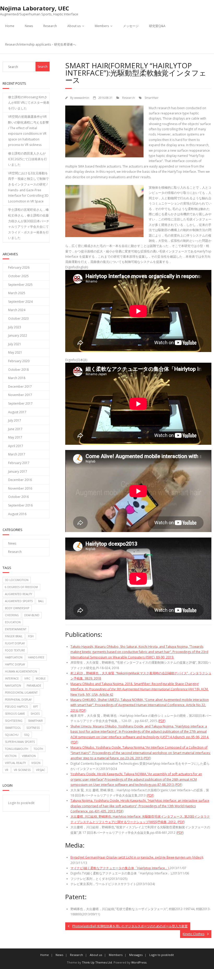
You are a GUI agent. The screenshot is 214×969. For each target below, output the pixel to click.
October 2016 (18, 497)
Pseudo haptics (16, 706)
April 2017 (15, 446)
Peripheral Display (18, 699)
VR (6, 770)
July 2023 (14, 327)
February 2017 (18, 463)
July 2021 (14, 344)
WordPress (138, 962)
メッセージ (131, 26)
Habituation (13, 657)
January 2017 (17, 471)
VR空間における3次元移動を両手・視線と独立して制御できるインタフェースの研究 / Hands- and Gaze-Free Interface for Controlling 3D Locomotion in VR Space (28, 187)
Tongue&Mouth (16, 749)
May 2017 (15, 437)
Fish (31, 636)
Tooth (38, 749)
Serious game (15, 713)
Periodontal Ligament (21, 692)
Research (50, 26)
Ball (41, 601)
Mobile (41, 678)
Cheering (12, 615)
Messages (135, 955)
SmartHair (152, 98)
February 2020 (18, 361)
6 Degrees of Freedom (21, 587)
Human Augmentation (21, 671)
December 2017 (20, 386)
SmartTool (13, 728)
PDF (82, 710)
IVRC (27, 678)
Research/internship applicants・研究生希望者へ (40, 44)
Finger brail (13, 636)
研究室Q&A (157, 26)
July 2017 (14, 420)
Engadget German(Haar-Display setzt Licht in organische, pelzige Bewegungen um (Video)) (136, 857)
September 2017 (20, 403)
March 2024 (16, 310)
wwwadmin (81, 98)
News (29, 26)
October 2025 (18, 276)
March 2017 (16, 454)
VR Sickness (22, 770)
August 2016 (17, 514)
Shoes (35, 713)
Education (13, 622)
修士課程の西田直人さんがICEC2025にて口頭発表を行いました (27, 159)
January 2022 (17, 335)
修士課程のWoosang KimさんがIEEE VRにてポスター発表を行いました (28, 102)
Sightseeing (13, 721)
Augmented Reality (18, 594)
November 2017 (20, 395)
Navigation (13, 685)
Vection (10, 756)
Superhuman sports (20, 742)
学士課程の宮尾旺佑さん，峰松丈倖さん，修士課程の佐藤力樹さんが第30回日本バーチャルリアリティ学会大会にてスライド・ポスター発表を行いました (28, 223)
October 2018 (18, 369)
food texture (15, 650)
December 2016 (20, 480)
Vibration (29, 756)
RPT (35, 706)
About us (74, 26)
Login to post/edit (21, 803)
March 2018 (16, 378)
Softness (33, 728)
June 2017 (15, 429)
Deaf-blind (31, 615)
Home (9, 26)
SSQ (26, 735)
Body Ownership (17, 608)
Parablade (34, 685)
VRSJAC (40, 770)
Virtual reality (15, 763)
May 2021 (15, 352)
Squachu (12, 735)
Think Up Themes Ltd (97, 962)
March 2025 (16, 293)
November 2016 (20, 488)
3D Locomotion (16, 580)
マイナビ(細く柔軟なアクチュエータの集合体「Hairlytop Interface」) (119, 868)
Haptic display (15, 664)
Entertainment (15, 629)
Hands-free (36, 657)
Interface (12, 678)
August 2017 (17, 412)
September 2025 (20, 284)
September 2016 (20, 505)
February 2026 (18, 267)
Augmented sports (19, 601)
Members (102, 26)
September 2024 (20, 301)
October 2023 (18, 318)
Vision (35, 763)
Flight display (15, 643)
